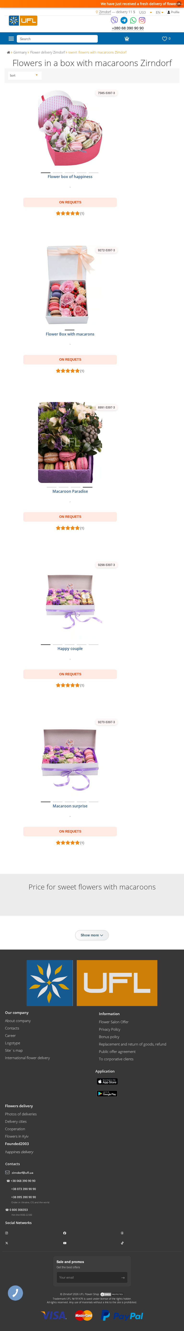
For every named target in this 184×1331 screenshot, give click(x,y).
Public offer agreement (117, 1051)
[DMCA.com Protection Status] (112, 1294)
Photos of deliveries (21, 1114)
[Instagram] (142, 22)
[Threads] (122, 1233)
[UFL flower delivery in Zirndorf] (23, 19)
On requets (70, 202)
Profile (175, 12)
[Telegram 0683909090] (124, 22)
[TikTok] (122, 1243)
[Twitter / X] (7, 1243)
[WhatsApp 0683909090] (133, 22)
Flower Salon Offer (114, 1021)
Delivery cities (16, 1121)
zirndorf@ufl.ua (22, 1173)
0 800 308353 (19, 1210)
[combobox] (23, 76)
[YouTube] (65, 1243)
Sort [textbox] (12, 75)
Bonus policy (109, 1036)
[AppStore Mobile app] (108, 1081)
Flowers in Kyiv (17, 1136)
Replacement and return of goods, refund (132, 1044)
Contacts (12, 1028)
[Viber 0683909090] (115, 22)
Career (10, 1035)
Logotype (12, 1042)
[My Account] (168, 12)
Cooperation (15, 1128)
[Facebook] (65, 1233)
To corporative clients (116, 1059)
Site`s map (14, 1050)
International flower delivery (27, 1057)
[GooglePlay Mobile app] (107, 1093)
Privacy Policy (109, 1029)
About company (18, 1020)
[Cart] (126, 39)
